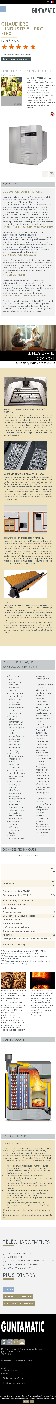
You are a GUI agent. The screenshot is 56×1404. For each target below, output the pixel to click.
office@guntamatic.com (13, 1382)
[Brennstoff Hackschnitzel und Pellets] (13, 980)
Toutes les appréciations (16, 59)
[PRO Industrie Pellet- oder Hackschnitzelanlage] (28, 144)
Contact (8, 1289)
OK (32, 1401)
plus (26, 1401)
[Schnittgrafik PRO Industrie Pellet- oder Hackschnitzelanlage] (28, 1088)
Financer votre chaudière (18, 1303)
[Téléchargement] (22, 1342)
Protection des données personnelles (22, 1350)
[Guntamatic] (42, 13)
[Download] (11, 91)
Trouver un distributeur (18, 1296)
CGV (18, 1351)
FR (48, 2)
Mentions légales (9, 1349)
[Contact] (16, 1342)
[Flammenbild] (42, 980)
